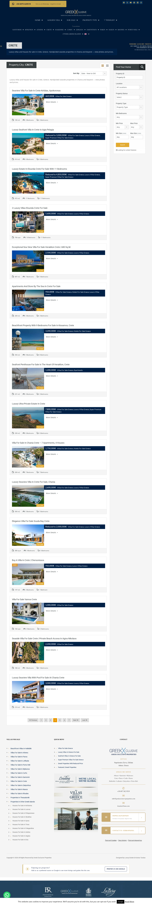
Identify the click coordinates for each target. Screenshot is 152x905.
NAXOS (111, 30)
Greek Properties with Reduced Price (70, 763)
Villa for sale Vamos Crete (24, 599)
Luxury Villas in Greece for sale (68, 752)
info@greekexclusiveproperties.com (123, 799)
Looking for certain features (126, 150)
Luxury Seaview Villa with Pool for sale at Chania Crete (38, 677)
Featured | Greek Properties (67, 767)
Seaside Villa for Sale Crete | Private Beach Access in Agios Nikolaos (44, 638)
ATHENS (40, 30)
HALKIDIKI (59, 30)
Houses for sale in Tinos (20, 824)
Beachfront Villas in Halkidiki (21, 748)
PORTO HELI (132, 30)
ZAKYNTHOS (92, 30)
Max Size (135, 133)
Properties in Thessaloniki (20, 797)
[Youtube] (130, 2)
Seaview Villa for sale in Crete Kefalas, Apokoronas (36, 90)
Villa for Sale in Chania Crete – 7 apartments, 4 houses (38, 443)
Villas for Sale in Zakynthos (21, 785)
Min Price (119, 123)
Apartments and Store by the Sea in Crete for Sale (36, 286)
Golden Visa (54, 20)
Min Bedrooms (121, 113)
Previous (34, 720)
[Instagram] (141, 2)
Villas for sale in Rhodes (19, 793)
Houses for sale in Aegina (21, 836)
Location (119, 83)
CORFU (70, 30)
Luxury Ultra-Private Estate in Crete (28, 403)
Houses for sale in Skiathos (21, 817)
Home (37, 20)
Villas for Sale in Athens (19, 752)
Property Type (90, 20)
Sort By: (76, 73)
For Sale (71, 20)
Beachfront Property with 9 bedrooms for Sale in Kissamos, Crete (43, 325)
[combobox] (94, 73)
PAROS (102, 30)
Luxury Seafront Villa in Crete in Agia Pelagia (33, 129)
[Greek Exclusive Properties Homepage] (76, 11)
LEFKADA (79, 30)
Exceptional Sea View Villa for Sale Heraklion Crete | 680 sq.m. (41, 247)
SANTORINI (16, 30)
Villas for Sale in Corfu (19, 773)
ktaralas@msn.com (123, 806)
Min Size (121, 133)
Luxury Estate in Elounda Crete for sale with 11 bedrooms (39, 169)
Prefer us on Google (116, 869)
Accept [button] (120, 902)
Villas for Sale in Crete (19, 781)
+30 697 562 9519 (123, 791)
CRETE (49, 30)
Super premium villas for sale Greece (70, 760)
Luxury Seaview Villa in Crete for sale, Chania (33, 482)
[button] (6, 895)
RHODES (121, 30)
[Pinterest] (134, 2)
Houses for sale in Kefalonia (22, 805)
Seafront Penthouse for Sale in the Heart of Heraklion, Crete (41, 364)
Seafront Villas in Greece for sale (69, 756)
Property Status (122, 93)
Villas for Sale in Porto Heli (20, 765)
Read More (129, 901)
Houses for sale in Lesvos (21, 809)
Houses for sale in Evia (20, 840)
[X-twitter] (127, 2)
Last (83, 720)
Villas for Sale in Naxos (19, 789)
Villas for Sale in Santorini (20, 777)
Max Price (134, 123)
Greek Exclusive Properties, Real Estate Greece (76, 15)
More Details (51, 102)
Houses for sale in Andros (21, 832)
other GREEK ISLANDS (72, 34)
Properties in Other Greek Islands (23, 802)
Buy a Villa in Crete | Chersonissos (28, 560)
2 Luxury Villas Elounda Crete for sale (30, 208)
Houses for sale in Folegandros (23, 828)
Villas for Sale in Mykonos (20, 769)
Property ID (120, 74)
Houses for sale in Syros (20, 821)
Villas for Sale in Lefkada (20, 761)
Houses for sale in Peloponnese (23, 813)
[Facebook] (123, 2)
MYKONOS (29, 30)
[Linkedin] (137, 2)
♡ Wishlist (109, 20)
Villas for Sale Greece (65, 748)
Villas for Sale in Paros (19, 757)
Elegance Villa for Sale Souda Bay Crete (31, 521)
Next (74, 720)
